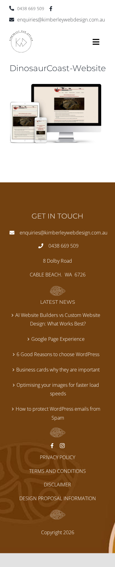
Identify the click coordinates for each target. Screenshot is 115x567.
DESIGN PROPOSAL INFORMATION (57, 498)
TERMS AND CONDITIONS (57, 471)
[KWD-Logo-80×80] (21, 32)
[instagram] (62, 445)
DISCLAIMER (57, 484)
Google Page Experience (58, 339)
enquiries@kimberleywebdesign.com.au (61, 19)
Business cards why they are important (58, 369)
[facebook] (50, 8)
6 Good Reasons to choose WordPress (58, 354)
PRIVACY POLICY (57, 457)
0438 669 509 (30, 8)
